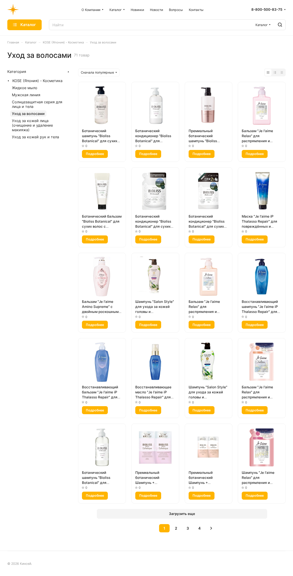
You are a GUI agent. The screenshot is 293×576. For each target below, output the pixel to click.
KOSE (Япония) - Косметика (37, 80)
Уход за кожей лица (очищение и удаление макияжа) (32, 125)
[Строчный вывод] (274, 72)
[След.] (211, 528)
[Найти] (280, 24)
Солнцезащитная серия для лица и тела (37, 104)
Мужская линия (26, 95)
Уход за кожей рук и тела (35, 137)
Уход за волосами (28, 113)
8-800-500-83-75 (266, 10)
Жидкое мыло (24, 87)
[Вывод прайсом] (281, 72)
